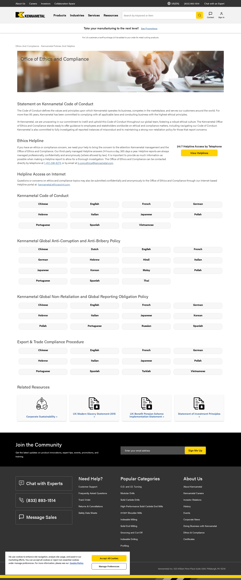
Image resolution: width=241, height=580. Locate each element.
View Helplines (199, 153)
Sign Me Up (195, 450)
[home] (30, 16)
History (187, 506)
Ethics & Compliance (193, 532)
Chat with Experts (44, 483)
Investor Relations (192, 499)
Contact (210, 17)
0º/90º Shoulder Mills (131, 512)
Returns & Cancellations (91, 506)
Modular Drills (127, 493)
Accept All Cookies (109, 558)
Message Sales (41, 517)
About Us (20, 3)
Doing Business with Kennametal (200, 526)
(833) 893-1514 (191, 3)
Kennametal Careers (193, 493)
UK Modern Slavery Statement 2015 (94, 414)
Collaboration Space (64, 3)
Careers (33, 3)
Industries (77, 15)
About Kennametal (192, 486)
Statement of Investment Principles (199, 414)
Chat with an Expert (214, 3)
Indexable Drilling (129, 539)
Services (94, 15)
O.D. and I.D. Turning (131, 486)
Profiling (124, 545)
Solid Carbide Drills (130, 499)
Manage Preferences (109, 566)
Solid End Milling (128, 526)
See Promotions (149, 28)
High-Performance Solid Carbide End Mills (141, 506)
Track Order (84, 499)
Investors (45, 3)
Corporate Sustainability (41, 416)
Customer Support (88, 486)
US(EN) (175, 3)
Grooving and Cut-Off (131, 532)
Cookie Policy (76, 563)
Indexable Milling (128, 519)
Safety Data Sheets (88, 512)
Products (59, 15)
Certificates (189, 539)
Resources (111, 15)
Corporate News (191, 519)
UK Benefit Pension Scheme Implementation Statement (147, 415)
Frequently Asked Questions (93, 493)
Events (186, 512)
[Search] (199, 15)
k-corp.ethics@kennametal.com (95, 163)
